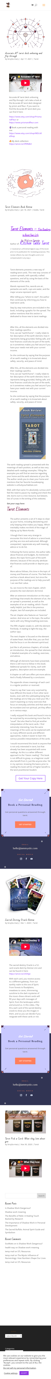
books (36, 210)
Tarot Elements (18, 509)
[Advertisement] (25, 1292)
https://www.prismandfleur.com (23, 122)
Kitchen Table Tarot (34, 243)
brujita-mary (13, 59)
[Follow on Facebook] (26, 859)
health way (10, 1247)
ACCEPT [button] (24, 1373)
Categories (9, 1348)
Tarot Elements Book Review (18, 207)
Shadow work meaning (15, 1212)
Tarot (36, 59)
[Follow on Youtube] (31, 859)
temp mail (9, 1251)
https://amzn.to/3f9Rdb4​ (20, 144)
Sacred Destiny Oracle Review (19, 920)
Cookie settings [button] (11, 1373)
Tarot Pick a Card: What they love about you (25, 1140)
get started (25, 824)
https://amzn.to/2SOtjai (19, 973)
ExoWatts (9, 1243)
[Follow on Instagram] (21, 859)
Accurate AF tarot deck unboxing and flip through (23, 54)
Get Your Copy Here (30, 778)
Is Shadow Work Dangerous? (18, 1208)
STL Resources (24, 1251)
